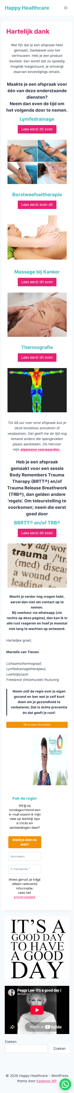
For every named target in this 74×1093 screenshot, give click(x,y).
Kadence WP (47, 1081)
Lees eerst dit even (37, 129)
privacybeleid (24, 897)
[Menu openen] (65, 8)
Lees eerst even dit (37, 205)
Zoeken (11, 1042)
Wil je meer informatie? (37, 724)
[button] (65, 1084)
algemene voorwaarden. (40, 449)
